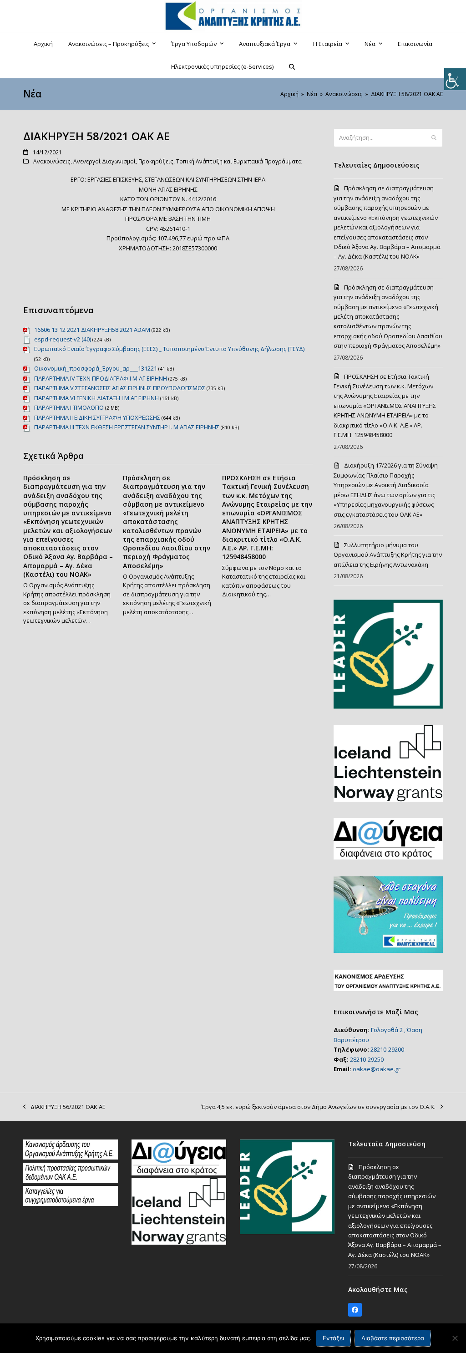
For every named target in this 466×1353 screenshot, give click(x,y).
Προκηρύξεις (155, 161)
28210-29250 (367, 1059)
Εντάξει (333, 1338)
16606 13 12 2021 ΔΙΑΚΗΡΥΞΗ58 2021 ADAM (92, 330)
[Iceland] (179, 1242)
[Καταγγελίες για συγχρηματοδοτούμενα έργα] (70, 1204)
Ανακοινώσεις (52, 161)
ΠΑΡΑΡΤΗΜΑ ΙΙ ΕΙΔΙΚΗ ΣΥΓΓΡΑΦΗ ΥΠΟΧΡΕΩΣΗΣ (97, 417)
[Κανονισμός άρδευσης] (70, 1157)
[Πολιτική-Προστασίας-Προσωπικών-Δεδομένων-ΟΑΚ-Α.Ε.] (70, 1180)
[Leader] (287, 1232)
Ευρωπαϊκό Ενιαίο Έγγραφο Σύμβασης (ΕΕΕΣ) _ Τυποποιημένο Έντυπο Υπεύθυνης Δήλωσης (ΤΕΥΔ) (169, 349)
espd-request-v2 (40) (62, 339)
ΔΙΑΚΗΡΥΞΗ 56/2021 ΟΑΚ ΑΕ (64, 1107)
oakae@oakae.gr (376, 1069)
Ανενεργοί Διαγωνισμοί (104, 161)
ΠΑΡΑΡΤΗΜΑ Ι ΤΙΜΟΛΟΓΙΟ (69, 407)
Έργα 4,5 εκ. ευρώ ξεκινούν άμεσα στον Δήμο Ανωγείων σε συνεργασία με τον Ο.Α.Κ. (319, 1107)
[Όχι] (454, 1338)
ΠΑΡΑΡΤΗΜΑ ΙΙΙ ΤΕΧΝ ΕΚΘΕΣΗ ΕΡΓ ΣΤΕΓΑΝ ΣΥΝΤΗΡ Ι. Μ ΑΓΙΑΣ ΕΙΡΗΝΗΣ (126, 427)
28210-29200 (387, 1049)
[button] (292, 66)
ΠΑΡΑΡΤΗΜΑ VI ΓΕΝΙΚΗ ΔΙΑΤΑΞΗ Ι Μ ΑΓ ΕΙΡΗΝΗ (96, 398)
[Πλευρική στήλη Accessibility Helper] (455, 79)
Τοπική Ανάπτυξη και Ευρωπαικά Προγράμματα (239, 161)
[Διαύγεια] (179, 1173)
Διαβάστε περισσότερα (392, 1338)
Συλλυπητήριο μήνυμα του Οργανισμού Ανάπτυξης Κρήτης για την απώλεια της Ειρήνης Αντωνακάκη (388, 555)
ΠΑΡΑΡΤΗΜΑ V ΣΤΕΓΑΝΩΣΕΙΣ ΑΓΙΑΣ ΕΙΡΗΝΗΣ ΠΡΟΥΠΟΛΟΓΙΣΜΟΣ (119, 388)
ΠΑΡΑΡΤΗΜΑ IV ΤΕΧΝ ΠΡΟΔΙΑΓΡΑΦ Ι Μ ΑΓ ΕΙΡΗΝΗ (100, 378)
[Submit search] (433, 137)
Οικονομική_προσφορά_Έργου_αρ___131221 (95, 368)
